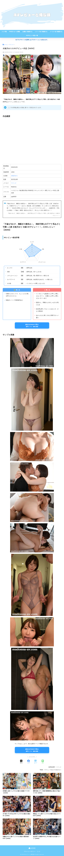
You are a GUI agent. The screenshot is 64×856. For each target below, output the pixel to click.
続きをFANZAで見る (32, 325)
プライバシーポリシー (30, 851)
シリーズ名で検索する (41, 31)
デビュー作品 (49, 770)
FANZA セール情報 (14, 31)
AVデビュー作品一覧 (32, 35)
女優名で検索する (27, 31)
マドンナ (13, 183)
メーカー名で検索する (56, 31)
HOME (33, 848)
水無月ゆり (14, 176)
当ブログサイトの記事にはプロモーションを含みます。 (32, 39)
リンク (38, 851)
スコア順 (4, 31)
